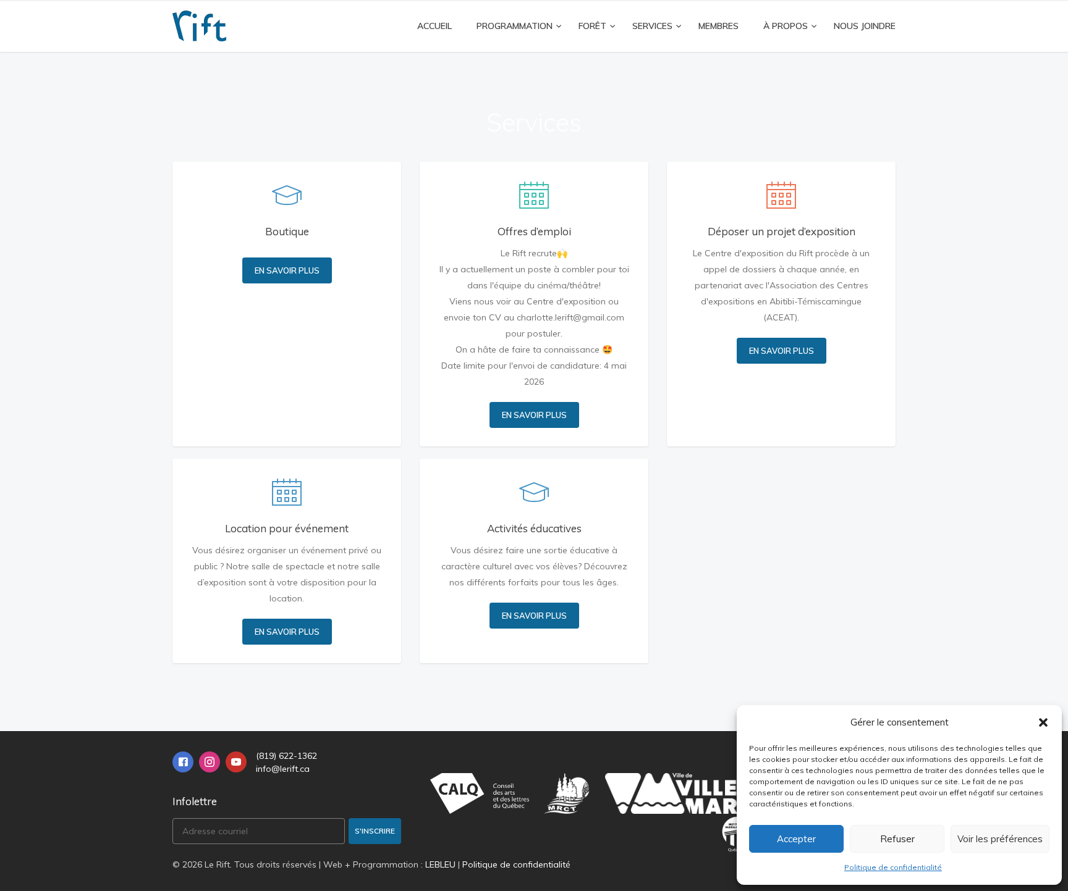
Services (652, 25)
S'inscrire (375, 830)
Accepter (796, 839)
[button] (1043, 722)
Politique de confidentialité (893, 867)
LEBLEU (440, 864)
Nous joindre (865, 25)
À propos (785, 25)
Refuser (897, 839)
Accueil (434, 25)
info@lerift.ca (283, 768)
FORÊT (592, 25)
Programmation (515, 25)
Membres (718, 25)
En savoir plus (287, 270)
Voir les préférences (1000, 839)
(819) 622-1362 (286, 755)
